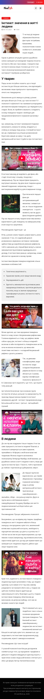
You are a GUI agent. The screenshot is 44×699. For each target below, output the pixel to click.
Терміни (6, 18)
